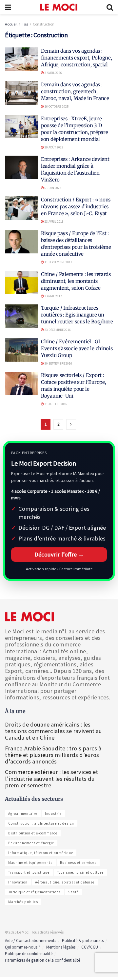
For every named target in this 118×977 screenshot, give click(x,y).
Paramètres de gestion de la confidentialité (42, 960)
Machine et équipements (30, 862)
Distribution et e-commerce (32, 833)
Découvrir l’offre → (59, 554)
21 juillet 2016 (55, 404)
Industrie (53, 813)
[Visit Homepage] (58, 7)
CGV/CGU (89, 947)
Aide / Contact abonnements (30, 940)
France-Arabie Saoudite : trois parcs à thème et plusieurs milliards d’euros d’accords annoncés (53, 755)
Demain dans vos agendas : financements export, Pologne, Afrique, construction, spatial (76, 58)
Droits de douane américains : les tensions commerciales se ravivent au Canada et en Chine (53, 731)
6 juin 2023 (52, 188)
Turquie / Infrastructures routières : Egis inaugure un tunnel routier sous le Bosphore (77, 315)
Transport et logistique (28, 872)
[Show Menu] (8, 7)
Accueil (11, 24)
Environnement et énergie (31, 843)
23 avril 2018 (54, 221)
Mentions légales (60, 947)
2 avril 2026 (53, 73)
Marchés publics (23, 902)
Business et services (78, 862)
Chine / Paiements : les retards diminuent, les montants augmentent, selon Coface (76, 281)
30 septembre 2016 (58, 363)
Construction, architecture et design (41, 823)
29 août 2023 (53, 147)
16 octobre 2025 (56, 106)
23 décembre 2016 (57, 330)
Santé (73, 892)
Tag (25, 24)
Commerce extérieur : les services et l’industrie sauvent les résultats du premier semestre (51, 778)
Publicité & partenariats (83, 940)
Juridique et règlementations (34, 892)
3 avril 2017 (53, 296)
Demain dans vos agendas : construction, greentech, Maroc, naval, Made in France (75, 91)
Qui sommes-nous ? (22, 947)
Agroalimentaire (22, 813)
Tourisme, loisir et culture (80, 872)
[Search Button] (110, 7)
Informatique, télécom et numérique (40, 852)
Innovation (18, 882)
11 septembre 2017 (58, 262)
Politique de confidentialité (28, 953)
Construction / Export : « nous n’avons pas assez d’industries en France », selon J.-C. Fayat (75, 206)
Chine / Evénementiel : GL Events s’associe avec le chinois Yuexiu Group (76, 348)
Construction (43, 24)
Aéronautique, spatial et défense (64, 882)
